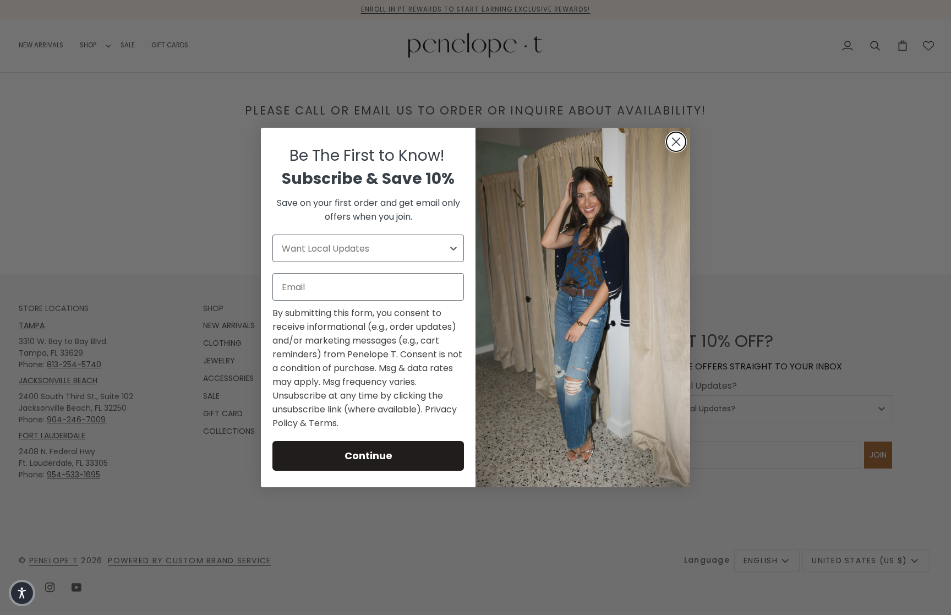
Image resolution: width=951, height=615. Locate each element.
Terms (323, 423)
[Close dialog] (676, 141)
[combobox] (365, 248)
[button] (22, 593)
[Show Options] (453, 248)
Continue (368, 455)
